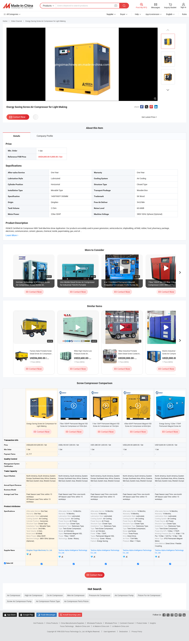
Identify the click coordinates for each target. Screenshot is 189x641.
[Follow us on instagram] (172, 614)
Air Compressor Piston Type (48, 601)
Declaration (123, 631)
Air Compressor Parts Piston (76, 601)
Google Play (26, 614)
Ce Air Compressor (55, 595)
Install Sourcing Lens (72, 614)
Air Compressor (13, 595)
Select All (9, 563)
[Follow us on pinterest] (180, 614)
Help (137, 14)
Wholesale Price (111, 623)
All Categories (12, 14)
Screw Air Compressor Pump (19, 601)
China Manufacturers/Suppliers (72, 623)
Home (5, 21)
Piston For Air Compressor (149, 595)
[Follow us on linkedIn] (184, 614)
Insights (153, 623)
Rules (184, 14)
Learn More (11, 235)
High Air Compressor (33, 595)
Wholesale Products (94, 623)
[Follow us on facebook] (164, 614)
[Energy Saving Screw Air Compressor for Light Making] (41, 406)
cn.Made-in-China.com (120, 626)
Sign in (183, 7)
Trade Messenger (46, 614)
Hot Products (38, 623)
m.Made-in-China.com (101, 626)
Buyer (122, 14)
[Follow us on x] (168, 614)
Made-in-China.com (82, 626)
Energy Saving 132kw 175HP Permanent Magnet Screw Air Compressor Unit (170, 426)
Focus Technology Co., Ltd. (75, 631)
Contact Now (19, 116)
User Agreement (110, 631)
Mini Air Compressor (76, 595)
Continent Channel (127, 623)
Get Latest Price (148, 117)
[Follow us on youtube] (176, 614)
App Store (9, 614)
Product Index (142, 623)
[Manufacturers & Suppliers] (18, 6)
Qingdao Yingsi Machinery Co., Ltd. (39, 550)
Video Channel (16, 21)
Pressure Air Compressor (99, 595)
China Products (52, 623)
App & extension (152, 14)
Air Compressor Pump (124, 595)
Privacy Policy (137, 631)
